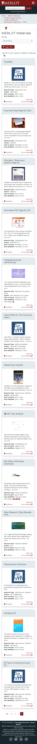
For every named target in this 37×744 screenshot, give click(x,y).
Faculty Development (11, 20)
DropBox (8, 62)
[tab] (6, 28)
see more (24, 87)
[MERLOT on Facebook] (11, 740)
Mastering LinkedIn (13, 365)
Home (4, 16)
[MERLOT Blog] (26, 740)
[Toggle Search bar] (18, 13)
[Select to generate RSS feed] (3, 55)
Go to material (26, 101)
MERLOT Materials (14, 16)
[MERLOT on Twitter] (16, 740)
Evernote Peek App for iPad (17, 110)
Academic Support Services (12, 18)
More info (29, 99)
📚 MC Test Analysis (13, 414)
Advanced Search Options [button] (18, 11)
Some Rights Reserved (22, 722)
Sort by (4, 37)
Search (28, 8)
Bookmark (9, 101)
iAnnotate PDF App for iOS (17, 210)
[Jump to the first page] (7, 714)
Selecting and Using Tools (12, 22)
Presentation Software (15, 564)
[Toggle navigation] (33, 3)
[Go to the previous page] (11, 714)
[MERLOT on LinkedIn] (21, 740)
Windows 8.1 (10, 613)
